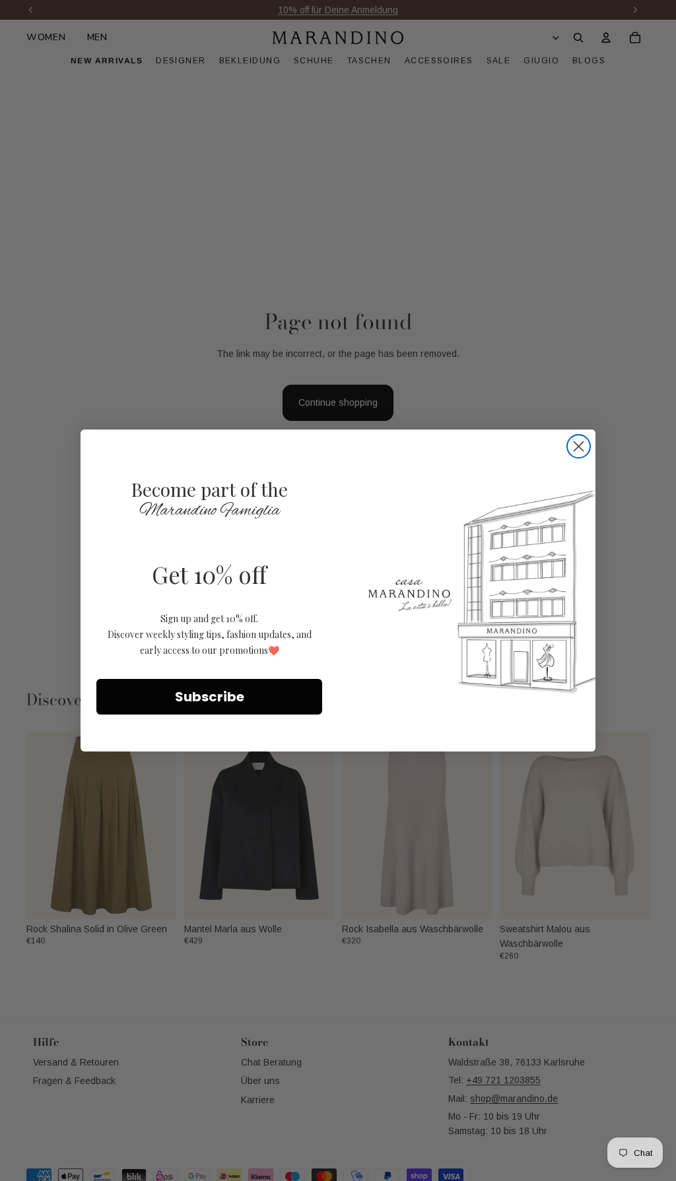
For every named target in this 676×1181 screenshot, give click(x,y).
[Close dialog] (578, 446)
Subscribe (209, 696)
